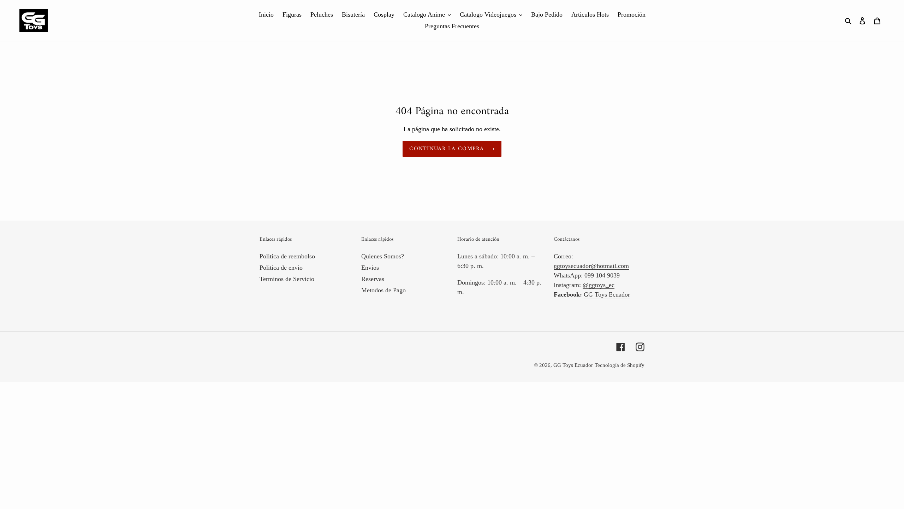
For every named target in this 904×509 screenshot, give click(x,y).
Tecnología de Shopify (619, 365)
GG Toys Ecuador (607, 294)
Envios (370, 267)
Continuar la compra (446, 149)
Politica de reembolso (287, 256)
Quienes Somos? (382, 256)
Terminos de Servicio (287, 278)
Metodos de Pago (383, 290)
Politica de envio (281, 267)
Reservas (372, 278)
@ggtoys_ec (598, 284)
